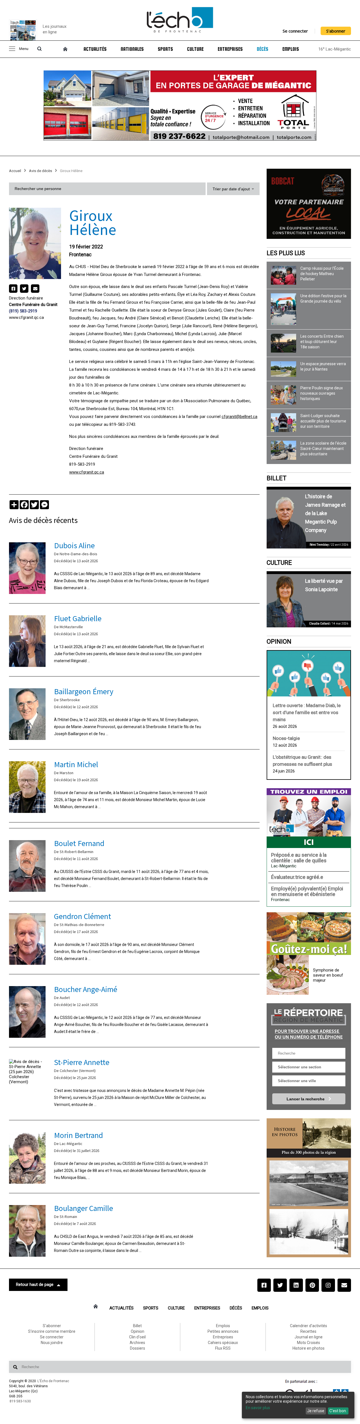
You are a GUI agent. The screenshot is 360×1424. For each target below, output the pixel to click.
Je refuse (315, 1411)
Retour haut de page (34, 1284)
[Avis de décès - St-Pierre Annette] (134, 1083)
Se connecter (295, 31)
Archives (137, 1342)
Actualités (95, 49)
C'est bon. (338, 1411)
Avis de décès (40, 171)
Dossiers (137, 1348)
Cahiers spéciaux (223, 1342)
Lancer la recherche (306, 1099)
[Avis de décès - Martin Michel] (134, 785)
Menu (23, 49)
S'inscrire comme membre (51, 1331)
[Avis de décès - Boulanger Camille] (134, 1229)
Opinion (279, 641)
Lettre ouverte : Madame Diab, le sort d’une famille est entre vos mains (307, 712)
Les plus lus (286, 253)
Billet (277, 478)
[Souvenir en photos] (308, 1183)
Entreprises (230, 49)
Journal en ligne (308, 1337)
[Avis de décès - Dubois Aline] (134, 567)
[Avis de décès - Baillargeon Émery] (134, 712)
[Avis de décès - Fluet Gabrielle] (134, 640)
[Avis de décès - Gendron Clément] (134, 937)
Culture (195, 49)
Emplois (290, 49)
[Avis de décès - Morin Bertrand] (134, 1156)
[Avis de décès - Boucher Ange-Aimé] (134, 1010)
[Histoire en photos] (309, 1138)
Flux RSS (223, 1348)
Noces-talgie (286, 738)
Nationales (132, 49)
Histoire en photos (308, 1348)
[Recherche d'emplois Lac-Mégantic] (309, 818)
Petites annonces (223, 1331)
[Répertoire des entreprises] (309, 1022)
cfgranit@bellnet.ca (239, 416)
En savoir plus (258, 1407)
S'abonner (335, 31)
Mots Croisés (308, 1342)
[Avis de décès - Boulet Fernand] (134, 864)
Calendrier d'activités (308, 1326)
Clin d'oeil (137, 1337)
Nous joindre (52, 1342)
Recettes (308, 1331)
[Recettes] (309, 934)
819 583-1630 (20, 1401)
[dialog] (298, 1405)
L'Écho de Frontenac (53, 1381)
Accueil (15, 171)
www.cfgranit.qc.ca (26, 317)
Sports (165, 49)
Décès (262, 49)
